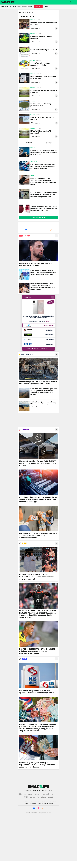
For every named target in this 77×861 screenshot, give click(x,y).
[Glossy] (43, 797)
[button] (35, 28)
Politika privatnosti (42, 803)
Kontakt (37, 801)
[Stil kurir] (38, 797)
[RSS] (51, 229)
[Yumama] (45, 794)
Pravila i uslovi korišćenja (48, 801)
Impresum (31, 801)
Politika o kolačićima (30, 803)
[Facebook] (25, 229)
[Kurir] (30, 794)
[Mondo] (22, 794)
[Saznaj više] (56, 235)
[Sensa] (32, 797)
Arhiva (51, 803)
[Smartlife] (7, 2)
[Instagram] (38, 229)
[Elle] (26, 797)
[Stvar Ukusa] (54, 794)
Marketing (24, 801)
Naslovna (22, 12)
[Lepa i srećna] (37, 794)
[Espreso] (50, 797)
